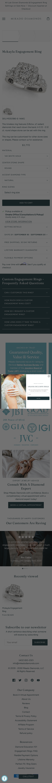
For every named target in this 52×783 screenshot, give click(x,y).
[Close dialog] (49, 376)
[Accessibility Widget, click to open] (4, 778)
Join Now (38, 398)
